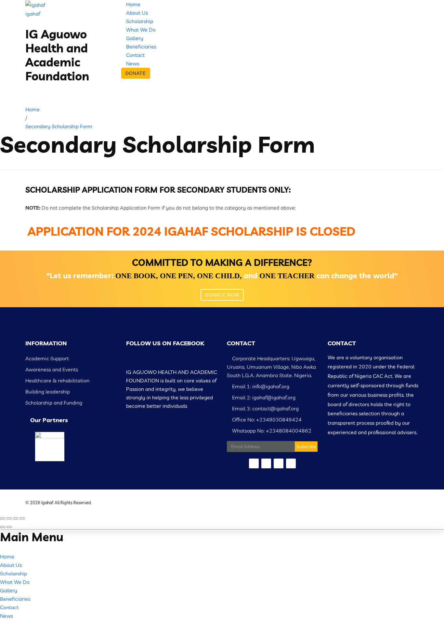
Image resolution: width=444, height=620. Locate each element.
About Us (137, 12)
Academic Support (47, 358)
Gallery (134, 38)
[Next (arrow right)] (9, 527)
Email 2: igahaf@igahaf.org (263, 397)
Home (133, 4)
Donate (135, 73)
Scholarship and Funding (53, 402)
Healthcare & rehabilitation (57, 380)
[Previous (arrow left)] (2, 527)
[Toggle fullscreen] (15, 518)
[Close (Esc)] (2, 518)
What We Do (141, 29)
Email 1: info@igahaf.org (260, 386)
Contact (135, 55)
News (132, 63)
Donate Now (222, 294)
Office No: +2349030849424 (266, 419)
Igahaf (47, 502)
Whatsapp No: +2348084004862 (271, 430)
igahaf (32, 13)
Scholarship (139, 21)
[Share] (9, 518)
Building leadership (47, 391)
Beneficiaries (141, 46)
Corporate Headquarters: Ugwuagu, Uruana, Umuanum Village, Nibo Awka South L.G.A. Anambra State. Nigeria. (271, 367)
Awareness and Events (51, 369)
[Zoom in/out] (22, 518)
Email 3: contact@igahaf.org (265, 408)
